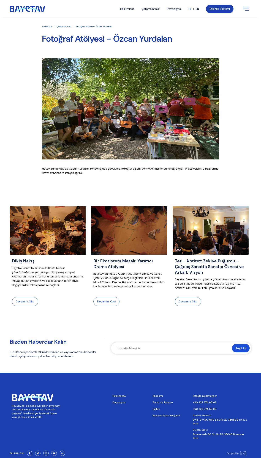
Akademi (158, 395)
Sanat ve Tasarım (163, 402)
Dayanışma (119, 402)
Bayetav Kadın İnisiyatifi (166, 415)
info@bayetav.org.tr (205, 395)
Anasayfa (47, 26)
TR (189, 8)
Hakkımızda (119, 395)
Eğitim (156, 409)
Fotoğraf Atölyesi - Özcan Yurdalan (94, 26)
